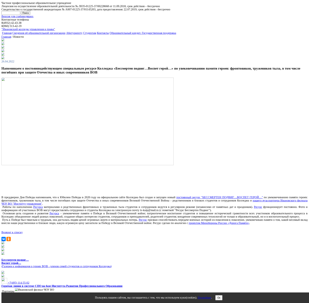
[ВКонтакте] (3, 239)
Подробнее (204, 297)
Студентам (89, 33)
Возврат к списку (12, 232)
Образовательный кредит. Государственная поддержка (143, 33)
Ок (218, 297)
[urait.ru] (2, 246)
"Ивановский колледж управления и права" (28, 29)
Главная (7, 33)
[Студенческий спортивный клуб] (2, 243)
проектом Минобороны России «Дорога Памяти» (219, 223)
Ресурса (38, 206)
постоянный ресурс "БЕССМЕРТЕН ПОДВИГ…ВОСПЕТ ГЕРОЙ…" (219, 197)
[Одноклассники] (8, 239)
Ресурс (258, 206)
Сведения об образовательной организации (38, 33)
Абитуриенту (74, 33)
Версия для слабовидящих (17, 16)
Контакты (103, 33)
